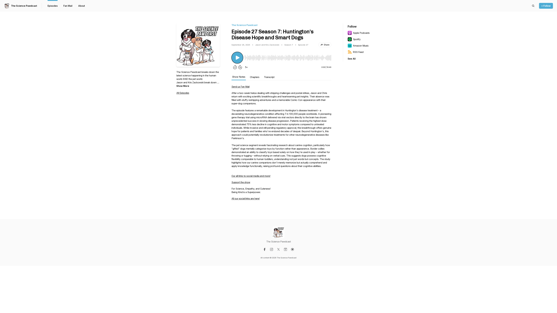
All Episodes (182, 92)
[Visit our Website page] (285, 249)
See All (352, 58)
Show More (182, 85)
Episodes (53, 5)
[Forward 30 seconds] (240, 67)
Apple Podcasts (361, 32)
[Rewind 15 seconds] (235, 67)
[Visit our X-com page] (278, 249)
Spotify (357, 39)
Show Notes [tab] (238, 76)
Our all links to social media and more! (251, 175)
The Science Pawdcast (24, 5)
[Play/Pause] (237, 57)
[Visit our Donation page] (292, 249)
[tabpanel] (281, 144)
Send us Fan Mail (240, 86)
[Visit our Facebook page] (264, 249)
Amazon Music (361, 45)
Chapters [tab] (254, 77)
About (81, 5)
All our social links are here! (246, 198)
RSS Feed (358, 52)
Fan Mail (67, 5)
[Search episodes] (533, 6)
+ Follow (546, 5)
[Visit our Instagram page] (271, 249)
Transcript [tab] (269, 77)
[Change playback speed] (246, 67)
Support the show (241, 182)
